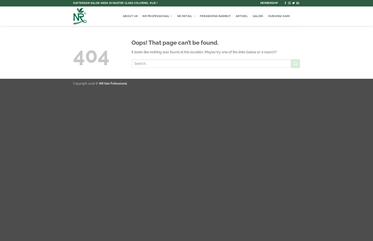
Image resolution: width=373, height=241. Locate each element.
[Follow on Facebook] (285, 3)
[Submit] (295, 63)
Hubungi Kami (279, 16)
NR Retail (184, 16)
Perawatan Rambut (215, 16)
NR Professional (155, 16)
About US (130, 16)
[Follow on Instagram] (289, 3)
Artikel (242, 16)
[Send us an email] (297, 3)
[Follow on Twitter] (293, 3)
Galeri (258, 16)
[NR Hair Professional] (94, 16)
